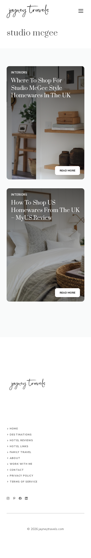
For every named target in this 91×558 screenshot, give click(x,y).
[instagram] (8, 498)
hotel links (19, 446)
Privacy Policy (21, 475)
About (15, 458)
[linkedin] (26, 498)
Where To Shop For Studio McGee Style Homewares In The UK (40, 88)
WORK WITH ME (21, 464)
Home (14, 428)
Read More (67, 170)
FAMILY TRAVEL (20, 452)
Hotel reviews (21, 440)
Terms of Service (23, 481)
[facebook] (20, 498)
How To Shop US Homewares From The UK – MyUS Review (45, 210)
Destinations (21, 434)
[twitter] (14, 498)
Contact (17, 470)
